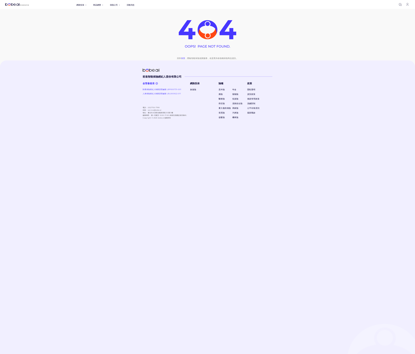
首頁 (183, 58)
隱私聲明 (251, 89)
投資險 (235, 99)
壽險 (221, 94)
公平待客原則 (253, 108)
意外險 (222, 89)
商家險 (235, 108)
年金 (234, 89)
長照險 (222, 113)
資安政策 (251, 94)
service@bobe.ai (154, 110)
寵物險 (235, 94)
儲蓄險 (222, 117)
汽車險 (235, 113)
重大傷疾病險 (224, 108)
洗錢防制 (251, 103)
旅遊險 (193, 89)
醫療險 (222, 99)
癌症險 (222, 103)
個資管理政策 (253, 99)
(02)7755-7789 (154, 107)
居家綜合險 (237, 103)
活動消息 (130, 5)
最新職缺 (251, 113)
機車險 (235, 117)
